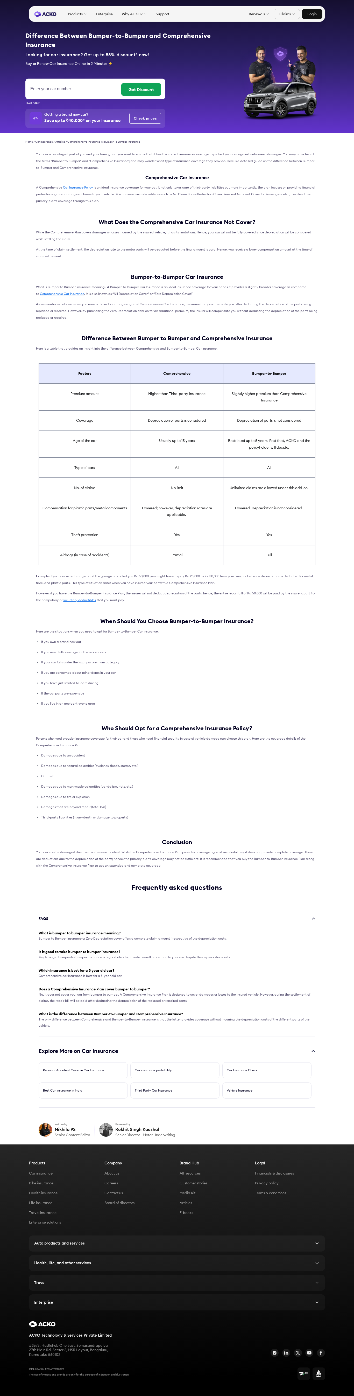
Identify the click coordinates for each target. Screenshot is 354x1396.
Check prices (145, 118)
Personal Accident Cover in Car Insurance (73, 1070)
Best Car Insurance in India (62, 1090)
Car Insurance (44, 141)
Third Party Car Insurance (153, 1090)
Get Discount (141, 89)
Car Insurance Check (242, 1070)
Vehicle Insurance (239, 1090)
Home (29, 141)
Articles (60, 141)
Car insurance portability (153, 1070)
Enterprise (104, 14)
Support (162, 14)
